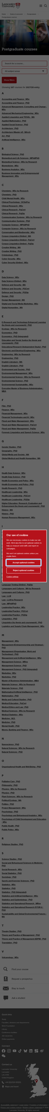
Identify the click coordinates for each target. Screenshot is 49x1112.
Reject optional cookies (23, 570)
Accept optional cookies (23, 563)
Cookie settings (12, 577)
